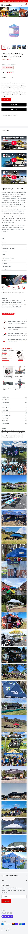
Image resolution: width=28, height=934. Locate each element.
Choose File (6, 99)
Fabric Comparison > (18, 437)
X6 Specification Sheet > (7, 430)
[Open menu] (2, 5)
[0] (25, 5)
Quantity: (3, 77)
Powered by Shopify (5, 930)
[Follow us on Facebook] (2, 913)
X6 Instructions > (14, 433)
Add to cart (14, 104)
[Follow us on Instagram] (5, 913)
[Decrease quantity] (8, 77)
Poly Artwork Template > (19, 430)
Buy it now (14, 109)
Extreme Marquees (6, 59)
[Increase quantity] (16, 77)
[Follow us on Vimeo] (11, 913)
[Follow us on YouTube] (8, 913)
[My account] (22, 5)
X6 (2, 433)
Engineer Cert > (6, 433)
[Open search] (19, 5)
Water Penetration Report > (14, 435)
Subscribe (6, 901)
